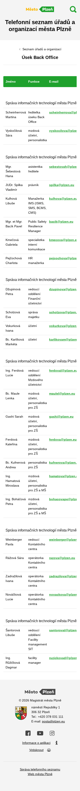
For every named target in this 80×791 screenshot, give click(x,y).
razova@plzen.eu (62, 558)
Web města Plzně (40, 774)
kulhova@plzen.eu (63, 198)
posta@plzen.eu (53, 721)
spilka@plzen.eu (61, 185)
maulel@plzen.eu (62, 393)
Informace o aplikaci (36, 743)
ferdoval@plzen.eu (63, 370)
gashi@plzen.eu (61, 416)
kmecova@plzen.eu (64, 240)
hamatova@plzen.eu (64, 476)
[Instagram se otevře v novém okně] (52, 733)
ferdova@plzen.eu (63, 439)
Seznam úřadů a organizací (41, 49)
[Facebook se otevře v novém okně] (28, 733)
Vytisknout (36, 750)
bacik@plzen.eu (61, 221)
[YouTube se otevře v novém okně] (40, 733)
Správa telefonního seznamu (40, 769)
